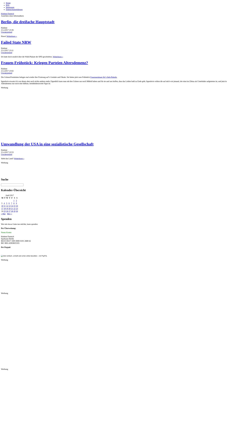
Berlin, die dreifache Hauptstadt (27, 22)
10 (2, 206)
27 (10, 211)
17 (2, 209)
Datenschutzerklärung (14, 10)
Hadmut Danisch (7, 14)
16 (17, 206)
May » (9, 214)
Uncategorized (6, 32)
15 (14, 206)
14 (12, 206)
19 (7, 209)
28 (12, 211)
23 (17, 209)
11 (5, 206)
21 (12, 209)
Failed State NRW (16, 42)
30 (17, 211)
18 (5, 209)
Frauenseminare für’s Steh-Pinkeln (103, 77)
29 (14, 211)
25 (5, 211)
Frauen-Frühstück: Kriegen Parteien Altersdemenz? (44, 62)
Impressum (10, 7)
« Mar (3, 214)
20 (10, 209)
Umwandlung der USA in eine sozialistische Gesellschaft (47, 144)
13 (10, 206)
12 (7, 206)
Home (8, 3)
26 (7, 211)
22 (14, 209)
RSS (7, 5)
